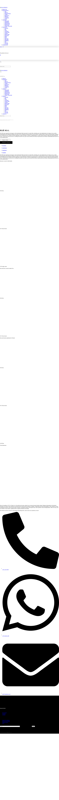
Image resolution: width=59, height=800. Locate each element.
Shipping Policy (5, 722)
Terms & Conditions (6, 720)
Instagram (1, 708)
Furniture (4, 713)
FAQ (3, 723)
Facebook (4, 708)
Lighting (3, 714)
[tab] (30, 145)
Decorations (4, 712)
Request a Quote (6, 142)
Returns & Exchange (6, 721)
